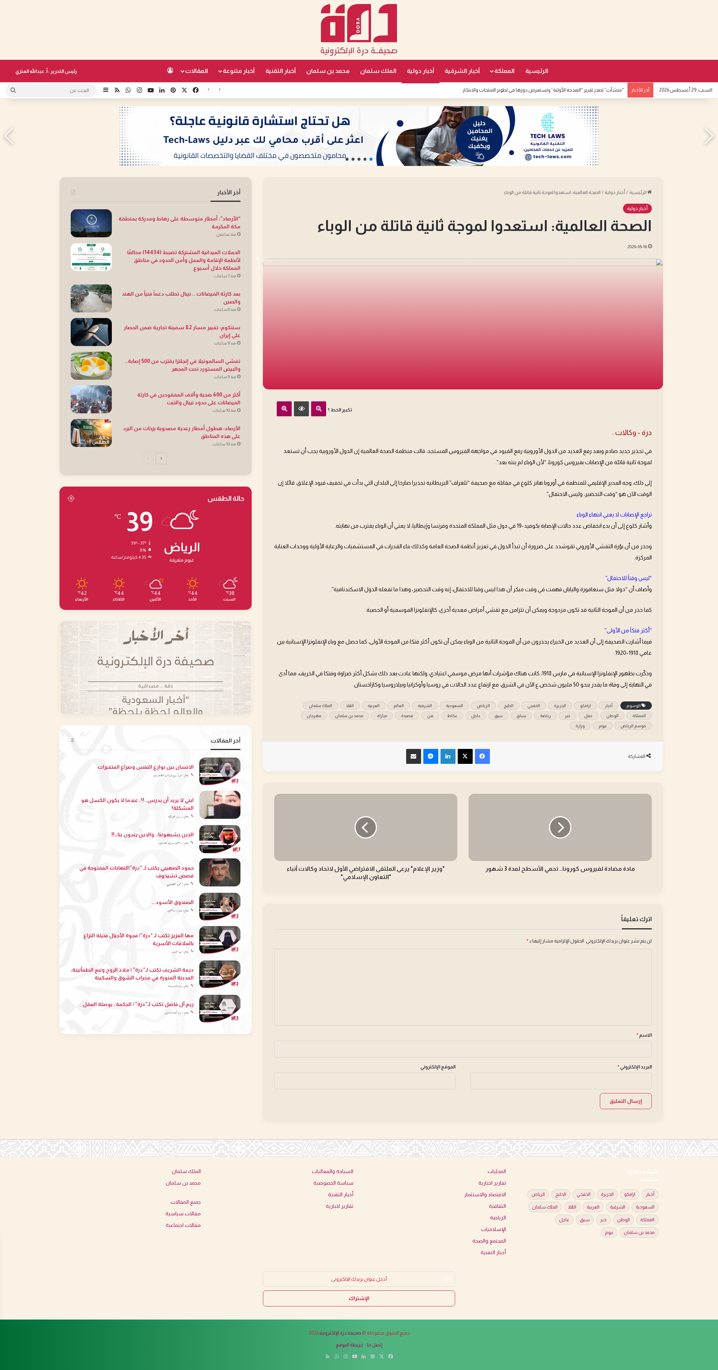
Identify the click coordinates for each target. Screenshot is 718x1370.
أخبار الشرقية (462, 71)
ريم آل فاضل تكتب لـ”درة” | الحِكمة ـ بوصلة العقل (138, 1004)
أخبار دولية (420, 71)
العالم (398, 705)
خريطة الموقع (349, 1345)
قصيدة (407, 715)
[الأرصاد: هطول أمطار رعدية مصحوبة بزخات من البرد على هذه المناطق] (91, 433)
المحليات (497, 1171)
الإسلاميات (493, 1229)
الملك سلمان (378, 71)
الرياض (483, 705)
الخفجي (533, 705)
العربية (374, 705)
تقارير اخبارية (492, 1183)
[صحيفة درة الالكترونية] (359, 30)
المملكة (504, 71)
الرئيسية (536, 71)
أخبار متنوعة (239, 71)
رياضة (545, 715)
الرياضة (498, 1218)
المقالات (196, 71)
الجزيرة (560, 705)
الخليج (508, 705)
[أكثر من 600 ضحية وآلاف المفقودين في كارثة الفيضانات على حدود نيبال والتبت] (91, 399)
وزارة (580, 725)
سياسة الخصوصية (333, 1183)
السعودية (454, 705)
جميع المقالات (186, 1202)
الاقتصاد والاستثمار (485, 1194)
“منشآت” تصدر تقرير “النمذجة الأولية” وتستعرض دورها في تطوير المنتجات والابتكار (543, 90)
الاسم (644, 1035)
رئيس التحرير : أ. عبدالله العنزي (46, 71)
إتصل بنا (375, 1345)
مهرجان (314, 715)
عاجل (476, 715)
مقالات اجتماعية (183, 1225)
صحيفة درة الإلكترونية (340, 1333)
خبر (567, 715)
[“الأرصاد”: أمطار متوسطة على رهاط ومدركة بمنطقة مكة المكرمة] (91, 223)
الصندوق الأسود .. (172, 902)
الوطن (612, 715)
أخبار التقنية (281, 71)
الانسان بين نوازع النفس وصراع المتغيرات (146, 767)
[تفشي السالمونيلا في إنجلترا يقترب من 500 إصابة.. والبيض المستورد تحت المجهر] (91, 366)
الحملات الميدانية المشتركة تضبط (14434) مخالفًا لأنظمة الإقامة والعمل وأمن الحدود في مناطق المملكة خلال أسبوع (183, 260)
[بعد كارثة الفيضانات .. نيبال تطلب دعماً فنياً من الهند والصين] (91, 298)
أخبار (609, 705)
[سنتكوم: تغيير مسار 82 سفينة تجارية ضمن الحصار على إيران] (91, 332)
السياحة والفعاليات (332, 1171)
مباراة (382, 715)
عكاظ (452, 715)
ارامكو (585, 705)
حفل (588, 715)
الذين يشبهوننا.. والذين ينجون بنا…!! (152, 834)
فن (430, 715)
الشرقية (425, 705)
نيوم (603, 725)
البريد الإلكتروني (634, 1067)
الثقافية (497, 1206)
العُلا (350, 705)
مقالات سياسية (183, 1213)
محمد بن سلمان (328, 71)
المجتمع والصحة (489, 1241)
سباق (521, 715)
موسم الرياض (633, 725)
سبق (498, 715)
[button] (370, 159)
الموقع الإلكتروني (437, 1067)
